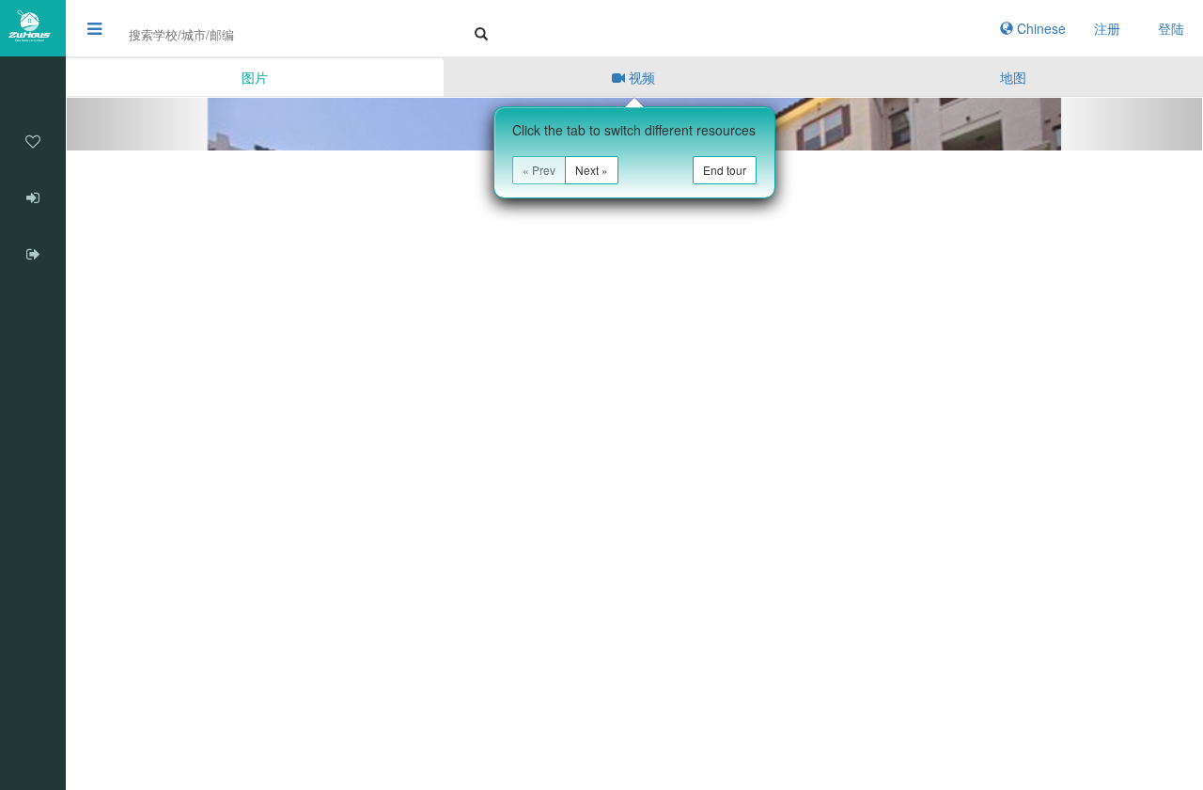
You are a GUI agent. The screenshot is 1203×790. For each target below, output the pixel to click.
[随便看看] (33, 84)
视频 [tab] (640, 77)
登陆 (1171, 28)
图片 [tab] (255, 77)
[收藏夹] (33, 141)
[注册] (33, 254)
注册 (1107, 28)
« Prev (539, 170)
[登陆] (33, 197)
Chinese (1039, 28)
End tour (724, 170)
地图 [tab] (1013, 77)
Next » (591, 170)
